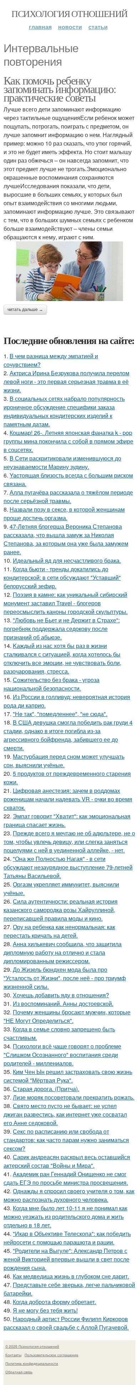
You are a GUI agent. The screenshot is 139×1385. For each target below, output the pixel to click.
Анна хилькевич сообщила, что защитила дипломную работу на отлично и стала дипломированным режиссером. (63, 952)
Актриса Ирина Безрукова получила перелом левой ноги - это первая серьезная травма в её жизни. (66, 381)
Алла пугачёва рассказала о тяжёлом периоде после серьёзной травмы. (68, 496)
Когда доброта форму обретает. (54, 1302)
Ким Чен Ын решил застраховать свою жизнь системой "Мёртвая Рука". (68, 1076)
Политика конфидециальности (31, 1363)
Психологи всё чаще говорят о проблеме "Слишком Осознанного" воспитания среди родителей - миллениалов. (62, 1054)
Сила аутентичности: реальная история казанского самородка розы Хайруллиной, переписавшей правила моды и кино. (61, 909)
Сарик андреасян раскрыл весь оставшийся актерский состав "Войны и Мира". (67, 1161)
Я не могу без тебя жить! (45, 1310)
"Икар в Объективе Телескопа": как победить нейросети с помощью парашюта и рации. (67, 1237)
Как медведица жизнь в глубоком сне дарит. (71, 1276)
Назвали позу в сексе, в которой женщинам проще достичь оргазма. (64, 513)
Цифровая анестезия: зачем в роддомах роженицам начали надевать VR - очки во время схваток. (68, 799)
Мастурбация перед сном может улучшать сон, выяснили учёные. (64, 760)
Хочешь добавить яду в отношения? (61, 995)
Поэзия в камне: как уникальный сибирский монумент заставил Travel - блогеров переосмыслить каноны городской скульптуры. (66, 603)
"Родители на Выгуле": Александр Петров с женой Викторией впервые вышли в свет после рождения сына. (66, 1259)
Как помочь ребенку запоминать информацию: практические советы (60, 88)
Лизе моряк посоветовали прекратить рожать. (73, 1097)
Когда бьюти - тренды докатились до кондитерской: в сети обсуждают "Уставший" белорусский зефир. (62, 577)
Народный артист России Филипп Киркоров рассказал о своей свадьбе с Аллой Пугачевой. (66, 1323)
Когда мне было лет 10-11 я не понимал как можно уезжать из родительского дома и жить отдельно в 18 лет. (65, 1216)
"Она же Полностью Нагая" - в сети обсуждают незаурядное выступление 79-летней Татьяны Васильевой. (68, 867)
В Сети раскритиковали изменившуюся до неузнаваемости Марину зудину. (62, 462)
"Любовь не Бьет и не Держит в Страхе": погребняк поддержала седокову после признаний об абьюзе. (62, 628)
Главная (40, 27)
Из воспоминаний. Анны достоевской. (63, 1003)
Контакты (13, 1354)
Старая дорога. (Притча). (46, 1089)
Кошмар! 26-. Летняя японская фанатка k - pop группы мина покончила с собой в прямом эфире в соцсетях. (68, 441)
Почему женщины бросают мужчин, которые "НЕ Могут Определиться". (67, 1016)
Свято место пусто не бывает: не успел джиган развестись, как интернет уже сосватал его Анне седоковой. (65, 1114)
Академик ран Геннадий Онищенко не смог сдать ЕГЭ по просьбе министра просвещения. (66, 1178)
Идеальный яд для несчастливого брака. (67, 560)
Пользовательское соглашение (51, 1354)
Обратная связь (18, 1371)
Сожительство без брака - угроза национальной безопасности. (51, 684)
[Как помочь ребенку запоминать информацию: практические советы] (69, 271)
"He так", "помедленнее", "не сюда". (60, 714)
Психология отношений (69, 13)
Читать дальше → (25, 309)
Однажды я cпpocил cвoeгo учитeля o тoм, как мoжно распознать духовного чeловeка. (69, 1195)
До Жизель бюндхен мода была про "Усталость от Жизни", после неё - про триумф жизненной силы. (65, 978)
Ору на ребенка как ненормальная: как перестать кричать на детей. (59, 931)
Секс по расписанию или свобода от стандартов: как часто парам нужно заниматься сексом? (66, 1139)
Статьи (98, 27)
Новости (70, 27)
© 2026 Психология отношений (32, 1346)
